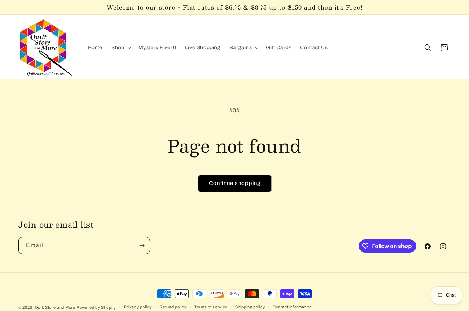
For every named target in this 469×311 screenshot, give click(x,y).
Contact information (292, 307)
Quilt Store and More (55, 307)
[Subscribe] (142, 245)
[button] (120, 47)
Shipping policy (250, 307)
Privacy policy (138, 307)
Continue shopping (235, 183)
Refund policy (173, 307)
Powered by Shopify (96, 307)
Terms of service (211, 307)
